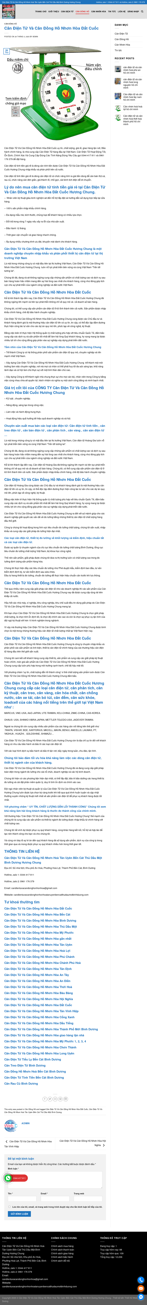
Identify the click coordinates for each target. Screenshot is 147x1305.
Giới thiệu (53, 11)
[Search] (142, 11)
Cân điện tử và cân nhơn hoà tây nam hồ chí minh (133, 97)
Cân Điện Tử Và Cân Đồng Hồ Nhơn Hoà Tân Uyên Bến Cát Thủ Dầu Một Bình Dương (53, 1110)
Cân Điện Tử (67, 11)
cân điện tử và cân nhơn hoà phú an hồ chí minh (132, 70)
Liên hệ (122, 11)
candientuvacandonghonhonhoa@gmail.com (34, 888)
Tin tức (112, 11)
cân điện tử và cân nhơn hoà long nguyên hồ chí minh (132, 83)
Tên (10, 1193)
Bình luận (13, 1168)
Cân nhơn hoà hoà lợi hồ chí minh (132, 108)
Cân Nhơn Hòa (98, 11)
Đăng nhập (133, 11)
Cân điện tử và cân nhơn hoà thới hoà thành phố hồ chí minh (133, 119)
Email (44, 1193)
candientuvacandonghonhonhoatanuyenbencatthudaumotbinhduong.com (51, 894)
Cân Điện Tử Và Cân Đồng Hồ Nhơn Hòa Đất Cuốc (67, 1109)
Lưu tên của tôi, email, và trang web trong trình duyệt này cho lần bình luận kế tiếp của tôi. (57, 1206)
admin (35, 36)
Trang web (79, 1193)
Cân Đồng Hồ (82, 11)
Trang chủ (40, 11)
